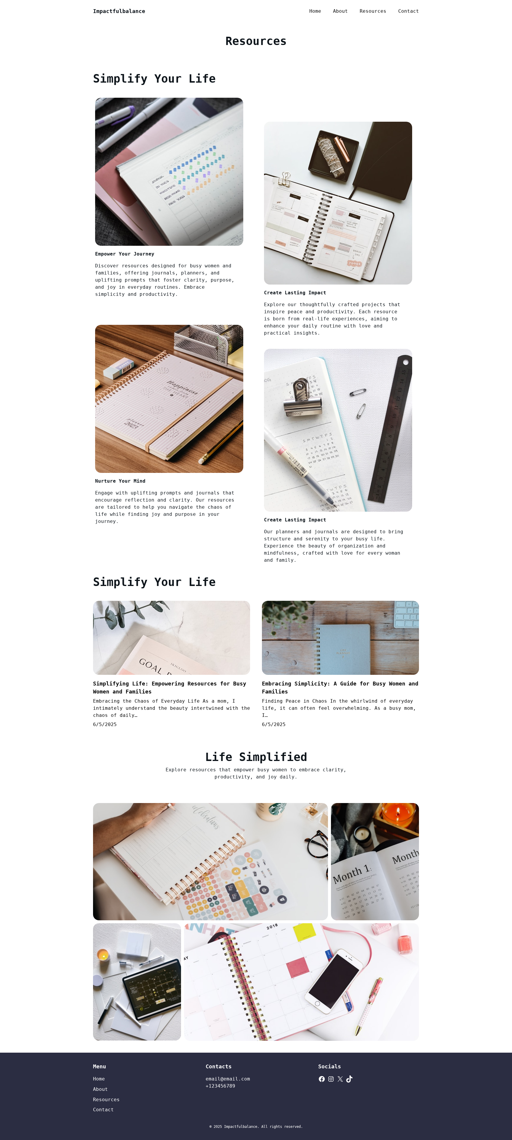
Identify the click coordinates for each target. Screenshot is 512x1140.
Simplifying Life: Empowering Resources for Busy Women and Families (169, 687)
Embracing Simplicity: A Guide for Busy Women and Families (340, 687)
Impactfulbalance (119, 11)
